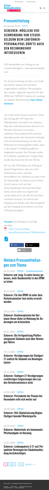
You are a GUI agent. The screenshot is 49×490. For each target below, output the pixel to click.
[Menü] (44, 8)
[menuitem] (19, 1)
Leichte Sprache (30, 1)
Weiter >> (30, 464)
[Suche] (39, 7)
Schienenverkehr (34, 271)
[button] (17, 245)
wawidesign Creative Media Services (21, 483)
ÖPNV (25, 26)
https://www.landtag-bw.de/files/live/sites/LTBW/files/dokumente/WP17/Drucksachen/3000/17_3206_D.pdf (27, 229)
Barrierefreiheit (19, 1)
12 (21, 464)
